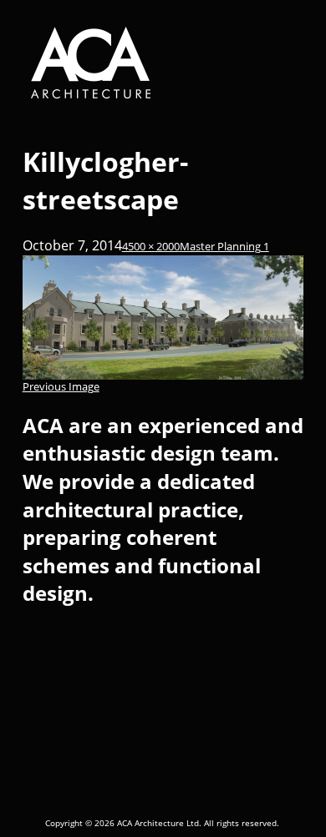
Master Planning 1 (224, 247)
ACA (162, 63)
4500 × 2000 (151, 247)
